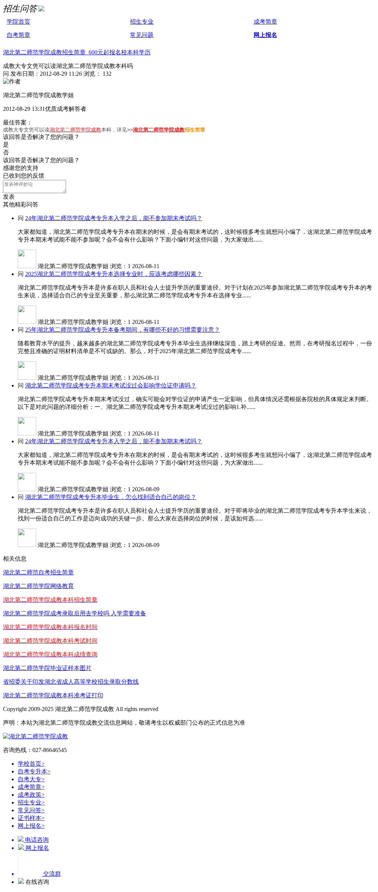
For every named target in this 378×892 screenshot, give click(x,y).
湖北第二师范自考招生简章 (38, 572)
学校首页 (31, 764)
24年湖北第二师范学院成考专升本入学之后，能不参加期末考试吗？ (113, 218)
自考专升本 (34, 771)
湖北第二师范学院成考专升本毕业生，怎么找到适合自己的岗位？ (110, 497)
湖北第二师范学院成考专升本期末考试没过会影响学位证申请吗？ (110, 385)
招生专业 (142, 21)
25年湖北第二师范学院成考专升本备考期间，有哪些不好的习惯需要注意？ (122, 330)
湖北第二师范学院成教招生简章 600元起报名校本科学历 (77, 52)
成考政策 (31, 795)
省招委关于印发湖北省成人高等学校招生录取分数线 (71, 682)
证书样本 (31, 818)
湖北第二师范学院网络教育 (38, 586)
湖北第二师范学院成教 (75, 130)
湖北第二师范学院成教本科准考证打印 (53, 695)
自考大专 (31, 779)
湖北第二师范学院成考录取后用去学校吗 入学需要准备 (74, 613)
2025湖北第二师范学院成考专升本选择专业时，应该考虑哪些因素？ (113, 274)
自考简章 (18, 35)
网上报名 (265, 35)
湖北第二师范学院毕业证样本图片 (47, 668)
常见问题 (142, 35)
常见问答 (31, 810)
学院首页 (18, 21)
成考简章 (265, 21)
